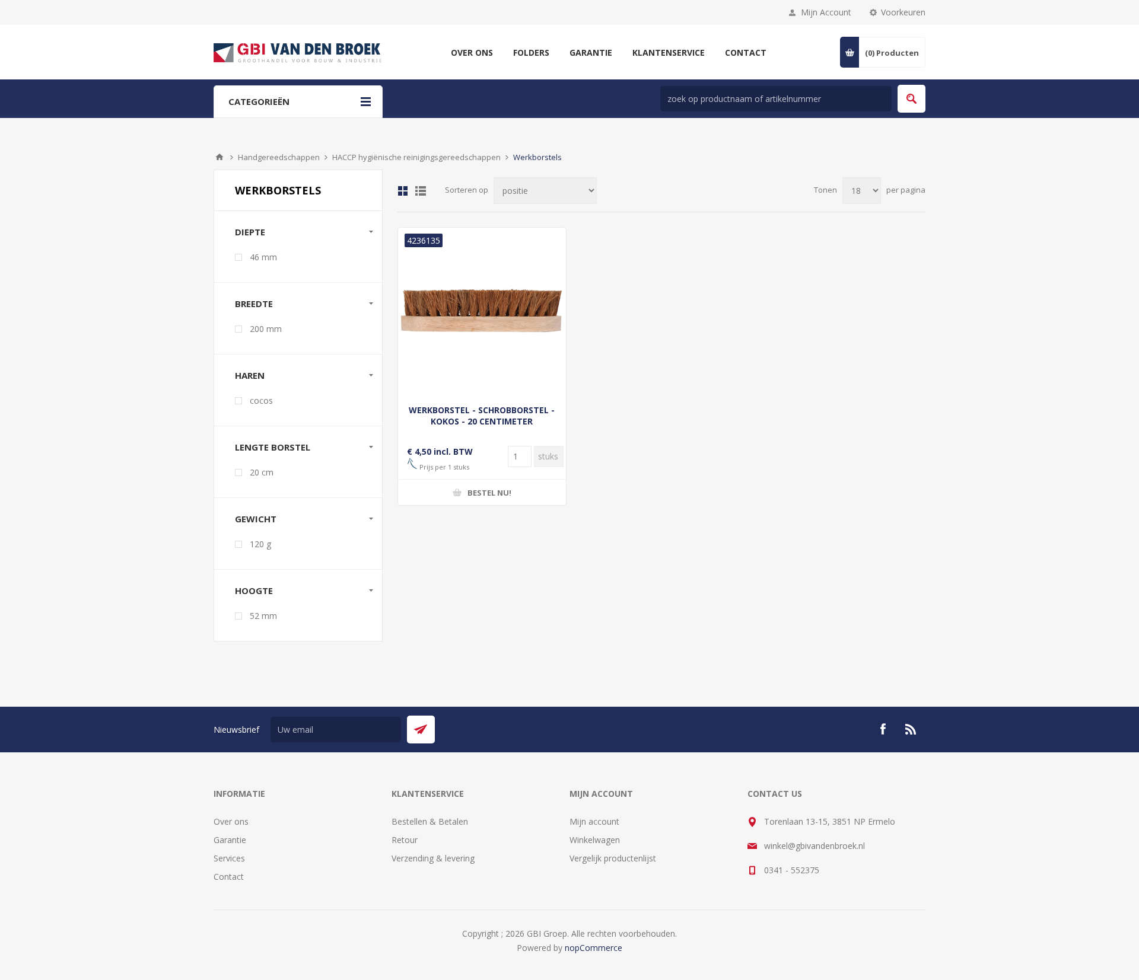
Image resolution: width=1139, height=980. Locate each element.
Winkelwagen (595, 839)
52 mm (263, 615)
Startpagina (219, 157)
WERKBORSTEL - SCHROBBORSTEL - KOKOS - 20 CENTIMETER (482, 415)
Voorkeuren (903, 12)
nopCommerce (593, 947)
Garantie (230, 839)
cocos (261, 400)
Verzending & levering (433, 858)
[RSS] (911, 729)
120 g (260, 544)
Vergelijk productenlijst (613, 858)
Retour (405, 839)
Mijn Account (826, 12)
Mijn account (594, 821)
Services (229, 858)
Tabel (402, 191)
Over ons (231, 821)
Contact (229, 876)
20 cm (261, 472)
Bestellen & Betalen (430, 821)
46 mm (263, 257)
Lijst (420, 191)
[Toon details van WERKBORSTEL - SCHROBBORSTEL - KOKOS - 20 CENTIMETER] (482, 311)
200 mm (266, 328)
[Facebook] (882, 729)
